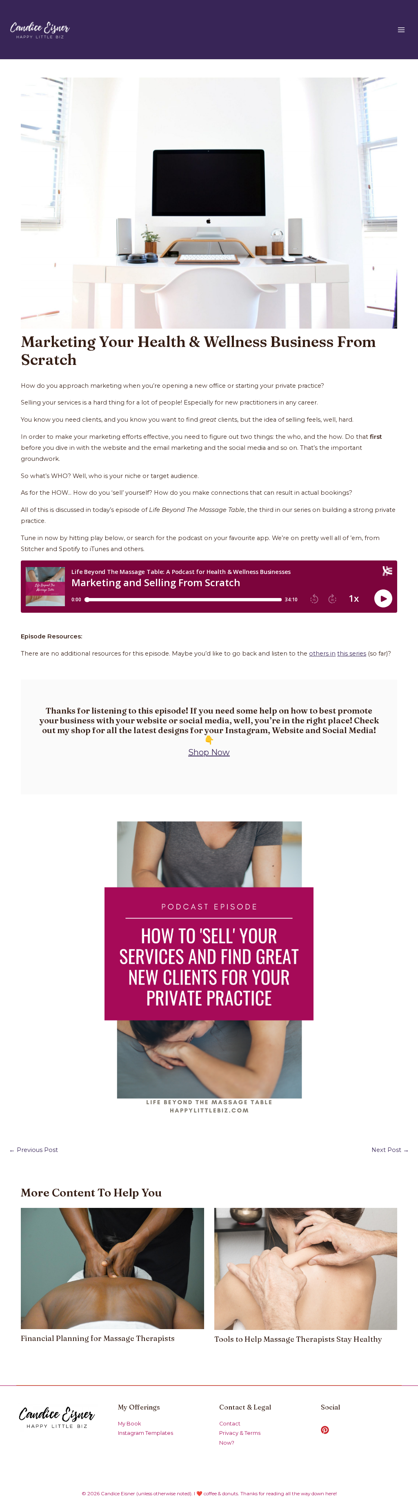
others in (322, 653)
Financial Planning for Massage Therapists (98, 1338)
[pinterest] (326, 1430)
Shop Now (209, 752)
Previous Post (33, 1150)
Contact (229, 1424)
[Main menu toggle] (401, 29)
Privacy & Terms (239, 1433)
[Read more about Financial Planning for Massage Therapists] (112, 1268)
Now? (226, 1443)
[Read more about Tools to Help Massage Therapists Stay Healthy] (305, 1268)
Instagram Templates (145, 1433)
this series (351, 653)
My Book (129, 1424)
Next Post (390, 1150)
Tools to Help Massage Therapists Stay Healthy (298, 1339)
